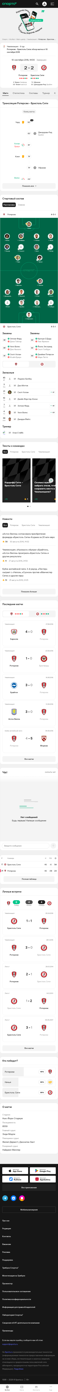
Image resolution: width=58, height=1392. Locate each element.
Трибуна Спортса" (10, 1268)
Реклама (6, 1252)
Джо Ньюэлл (15, 349)
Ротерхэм (23, 75)
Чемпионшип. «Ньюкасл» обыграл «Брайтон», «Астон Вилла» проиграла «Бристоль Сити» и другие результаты (25, 553)
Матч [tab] (5, 93)
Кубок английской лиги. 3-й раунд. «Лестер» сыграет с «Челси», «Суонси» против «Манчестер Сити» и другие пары (27, 572)
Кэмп (17, 156)
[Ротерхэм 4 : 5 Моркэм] (20, 78)
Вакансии (6, 1244)
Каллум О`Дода (44, 338)
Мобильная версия (29, 1209)
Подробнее (18, 1369)
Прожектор (7, 1283)
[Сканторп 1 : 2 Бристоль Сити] (36, 78)
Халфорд (23, 82)
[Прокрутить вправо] (51, 480)
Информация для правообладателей (18, 1307)
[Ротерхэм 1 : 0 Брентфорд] (25, 78)
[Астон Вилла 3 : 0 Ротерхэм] (21, 78)
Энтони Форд (16, 338)
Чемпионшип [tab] (44, 525)
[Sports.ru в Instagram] (22, 1198)
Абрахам (37, 82)
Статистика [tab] (18, 93)
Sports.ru (9, 1352)
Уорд (17, 122)
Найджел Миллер (11, 1149)
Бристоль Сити (37, 75)
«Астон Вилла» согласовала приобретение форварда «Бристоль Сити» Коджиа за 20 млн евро (28, 535)
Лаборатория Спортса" (12, 1315)
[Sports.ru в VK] (14, 1198)
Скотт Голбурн (44, 349)
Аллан (17, 143)
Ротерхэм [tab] (14, 525)
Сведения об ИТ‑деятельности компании (21, 1323)
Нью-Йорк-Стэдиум (12, 1118)
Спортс (5, 39)
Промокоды (7, 1330)
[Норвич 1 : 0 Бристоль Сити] (33, 78)
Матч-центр (20, 39)
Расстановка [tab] (9, 205)
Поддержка (7, 1260)
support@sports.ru (10, 1344)
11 (6, 561)
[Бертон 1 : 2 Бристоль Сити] (31, 78)
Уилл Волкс (15, 346)
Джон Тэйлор (16, 341)
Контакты (6, 1236)
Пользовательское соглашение (16, 1291)
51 (6, 580)
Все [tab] (5, 525)
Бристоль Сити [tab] (28, 525)
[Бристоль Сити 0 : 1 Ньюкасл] (34, 78)
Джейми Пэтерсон (46, 354)
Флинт (18, 84)
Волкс (17, 178)
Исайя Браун (15, 357)
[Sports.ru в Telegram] (5, 1198)
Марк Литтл (43, 357)
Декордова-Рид (40, 84)
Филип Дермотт (10, 1141)
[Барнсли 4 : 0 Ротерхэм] (26, 78)
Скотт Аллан (15, 354)
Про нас (5, 1220)
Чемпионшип (32, 39)
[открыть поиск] (37, 4)
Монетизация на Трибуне (13, 1275)
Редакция (6, 1228)
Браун (17, 82)
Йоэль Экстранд (45, 346)
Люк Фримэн (43, 341)
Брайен (49, 84)
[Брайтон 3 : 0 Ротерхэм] (23, 78)
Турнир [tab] (46, 93)
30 (6, 541)
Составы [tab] (33, 93)
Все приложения (29, 1187)
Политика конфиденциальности (16, 1299)
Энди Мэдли (8, 1134)
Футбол (12, 39)
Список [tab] (21, 205)
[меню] (52, 4)
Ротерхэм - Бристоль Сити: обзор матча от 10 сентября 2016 (47, 39)
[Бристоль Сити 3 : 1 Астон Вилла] (38, 78)
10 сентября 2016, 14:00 (23, 59)
